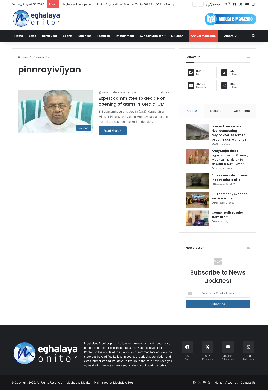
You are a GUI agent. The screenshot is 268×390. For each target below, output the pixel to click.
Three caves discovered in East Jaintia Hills (230, 177)
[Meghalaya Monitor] (37, 18)
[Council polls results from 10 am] (197, 218)
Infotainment (125, 35)
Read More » (112, 130)
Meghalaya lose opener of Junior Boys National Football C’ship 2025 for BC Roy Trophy (118, 4)
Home (18, 35)
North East (49, 35)
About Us (231, 382)
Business (84, 35)
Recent (215, 111)
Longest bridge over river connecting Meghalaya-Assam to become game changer (230, 133)
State (32, 35)
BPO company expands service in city (229, 196)
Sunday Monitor (151, 35)
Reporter (107, 92)
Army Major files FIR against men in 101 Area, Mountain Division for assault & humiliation (230, 157)
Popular (191, 111)
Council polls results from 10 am (227, 214)
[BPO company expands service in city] (197, 200)
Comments (242, 111)
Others (228, 35)
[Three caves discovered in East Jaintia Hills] (197, 181)
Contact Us (248, 382)
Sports (67, 35)
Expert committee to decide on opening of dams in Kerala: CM (132, 101)
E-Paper (177, 35)
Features (103, 35)
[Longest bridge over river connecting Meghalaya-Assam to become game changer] (197, 132)
